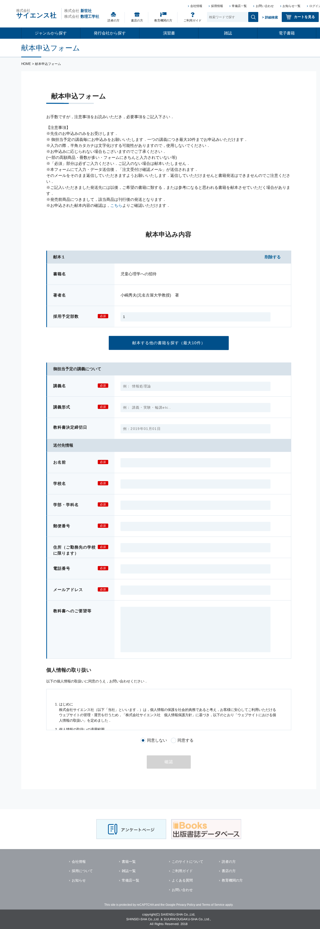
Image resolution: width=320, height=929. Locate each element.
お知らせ (79, 880)
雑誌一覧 (129, 871)
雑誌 (228, 33)
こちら (116, 205)
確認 (168, 762)
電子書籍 (287, 33)
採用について (82, 871)
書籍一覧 (129, 862)
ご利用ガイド (193, 20)
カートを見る (304, 17)
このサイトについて (187, 862)
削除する (273, 257)
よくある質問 (182, 880)
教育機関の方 (163, 20)
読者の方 (114, 20)
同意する (186, 740)
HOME (26, 64)
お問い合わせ (265, 6)
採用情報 (217, 6)
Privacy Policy (185, 905)
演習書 (169, 33)
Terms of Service (213, 905)
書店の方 (137, 20)
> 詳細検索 (270, 17)
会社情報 (196, 6)
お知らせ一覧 (291, 6)
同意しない (157, 740)
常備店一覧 (239, 6)
